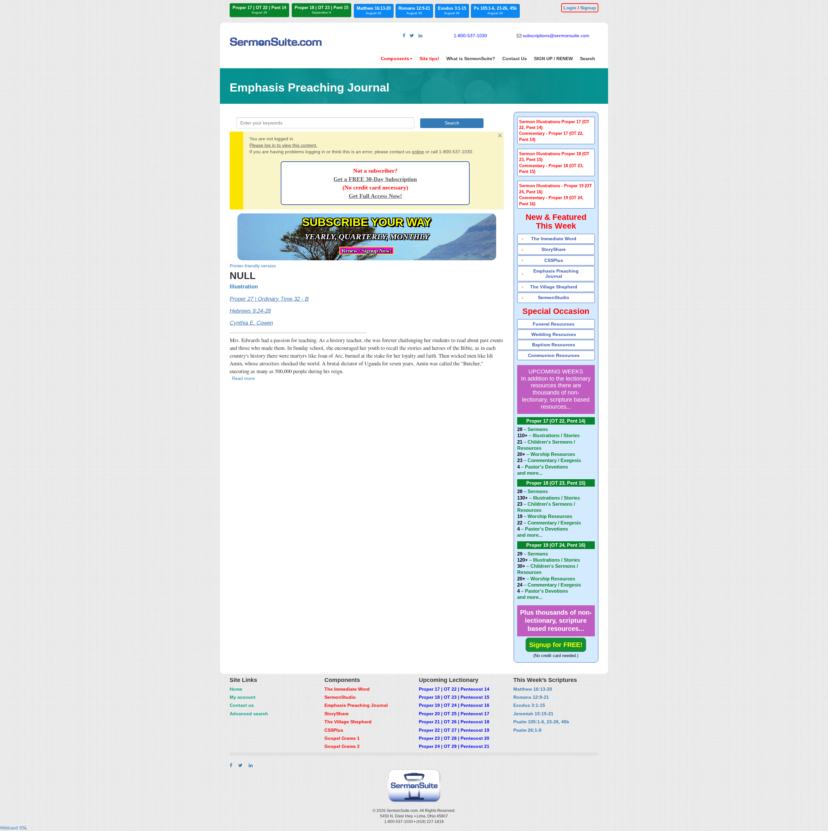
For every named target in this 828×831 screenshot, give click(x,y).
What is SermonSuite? (470, 58)
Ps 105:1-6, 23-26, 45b (495, 10)
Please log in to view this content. (283, 145)
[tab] (556, 130)
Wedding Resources (553, 334)
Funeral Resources (553, 324)
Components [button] (395, 58)
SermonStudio (553, 297)
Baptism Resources (553, 344)
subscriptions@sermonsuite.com (556, 35)
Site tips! (429, 58)
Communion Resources (554, 355)
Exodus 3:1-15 (452, 10)
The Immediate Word (553, 238)
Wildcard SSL (13, 827)
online (418, 151)
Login (569, 7)
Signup (588, 7)
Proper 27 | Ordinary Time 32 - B (269, 299)
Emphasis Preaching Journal (556, 273)
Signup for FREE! (556, 644)
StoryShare (553, 249)
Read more (243, 378)
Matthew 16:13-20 (374, 10)
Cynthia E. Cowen (251, 323)
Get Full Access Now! (375, 196)
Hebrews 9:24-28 (250, 311)
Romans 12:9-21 (414, 10)
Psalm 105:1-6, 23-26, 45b (541, 721)
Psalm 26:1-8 (527, 730)
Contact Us (514, 58)
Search (587, 58)
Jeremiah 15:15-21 (533, 713)
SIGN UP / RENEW (553, 58)
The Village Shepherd (553, 286)
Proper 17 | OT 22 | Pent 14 (259, 9)
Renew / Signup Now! (367, 251)
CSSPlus (553, 260)
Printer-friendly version (253, 265)
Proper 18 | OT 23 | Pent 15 (321, 9)
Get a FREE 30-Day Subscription (375, 179)
